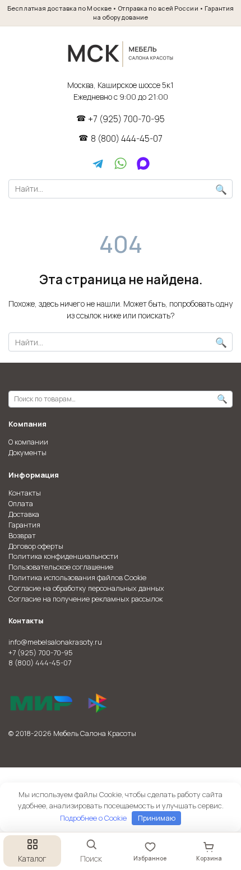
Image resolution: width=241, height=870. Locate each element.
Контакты (24, 493)
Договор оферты (35, 546)
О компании (28, 442)
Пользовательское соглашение (60, 567)
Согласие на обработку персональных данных (86, 588)
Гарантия (24, 525)
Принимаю (156, 818)
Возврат (22, 535)
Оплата (20, 503)
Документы (27, 452)
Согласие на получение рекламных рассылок (85, 599)
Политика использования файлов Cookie (77, 577)
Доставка (23, 514)
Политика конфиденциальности (63, 556)
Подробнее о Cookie (93, 818)
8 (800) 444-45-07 (127, 139)
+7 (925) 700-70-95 (126, 119)
